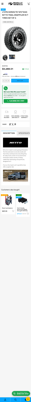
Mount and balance (7, 208)
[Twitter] (13, 124)
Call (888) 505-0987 (16, 101)
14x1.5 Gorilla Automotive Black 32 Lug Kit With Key (22, 209)
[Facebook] (10, 124)
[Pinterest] (15, 124)
